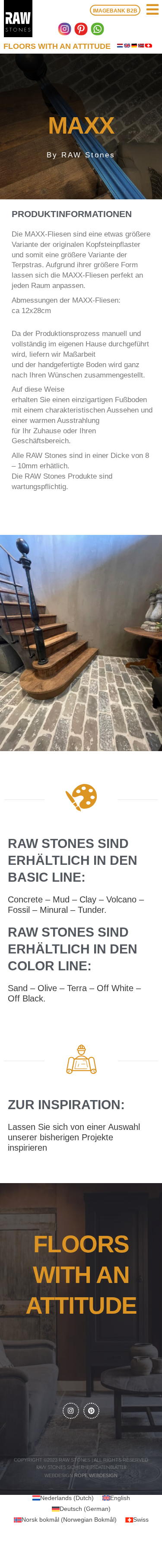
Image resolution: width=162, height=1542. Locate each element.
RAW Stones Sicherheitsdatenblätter (81, 1467)
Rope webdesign (96, 1475)
